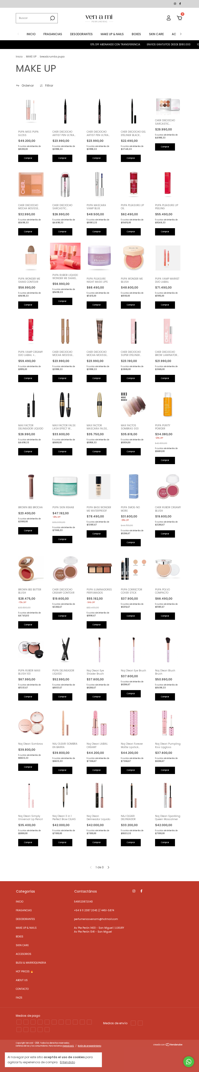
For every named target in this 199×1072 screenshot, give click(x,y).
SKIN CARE (156, 34)
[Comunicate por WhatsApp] (188, 1061)
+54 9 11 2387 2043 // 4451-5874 (94, 910)
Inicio (19, 56)
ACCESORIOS (23, 954)
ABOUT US (22, 980)
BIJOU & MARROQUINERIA (31, 963)
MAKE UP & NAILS (112, 34)
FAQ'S (19, 997)
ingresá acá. (68, 1046)
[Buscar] (52, 18)
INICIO (31, 34)
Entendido (67, 1062)
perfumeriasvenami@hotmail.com (96, 919)
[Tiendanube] (168, 1045)
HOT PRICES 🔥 (24, 971)
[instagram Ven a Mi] (175, 4)
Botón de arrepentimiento (89, 1046)
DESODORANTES (81, 34)
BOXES (136, 34)
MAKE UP (31, 56)
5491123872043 (83, 901)
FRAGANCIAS (52, 34)
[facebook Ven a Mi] (180, 4)
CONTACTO (22, 989)
